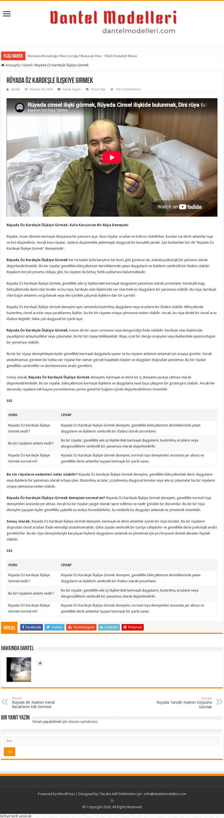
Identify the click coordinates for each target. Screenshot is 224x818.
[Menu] (6, 14)
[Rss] (112, 800)
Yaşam (76, 89)
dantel (15, 89)
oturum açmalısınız (82, 722)
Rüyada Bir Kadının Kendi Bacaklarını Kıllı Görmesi (33, 703)
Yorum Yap (98, 89)
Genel (27, 65)
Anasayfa (12, 65)
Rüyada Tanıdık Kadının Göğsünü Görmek (184, 703)
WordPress (66, 794)
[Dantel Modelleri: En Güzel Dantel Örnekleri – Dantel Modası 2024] (112, 22)
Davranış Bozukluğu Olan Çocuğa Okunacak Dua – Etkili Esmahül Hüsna (82, 56)
